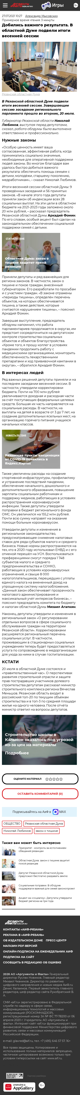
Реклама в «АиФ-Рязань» (23, 935)
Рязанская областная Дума (21, 94)
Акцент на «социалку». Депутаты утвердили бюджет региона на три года (45, 899)
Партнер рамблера (36, 1076)
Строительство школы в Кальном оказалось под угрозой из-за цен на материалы (39, 739)
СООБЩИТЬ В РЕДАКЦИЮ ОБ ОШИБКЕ (32, 962)
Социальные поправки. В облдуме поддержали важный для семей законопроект (47, 887)
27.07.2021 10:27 (12, 16)
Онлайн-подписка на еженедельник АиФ (38, 951)
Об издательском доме (23, 940)
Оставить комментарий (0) (40, 794)
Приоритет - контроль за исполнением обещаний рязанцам (42, 849)
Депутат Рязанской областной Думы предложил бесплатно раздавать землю (43, 874)
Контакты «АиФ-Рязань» (23, 929)
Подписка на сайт (18, 957)
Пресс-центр (56, 940)
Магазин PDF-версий (20, 946)
